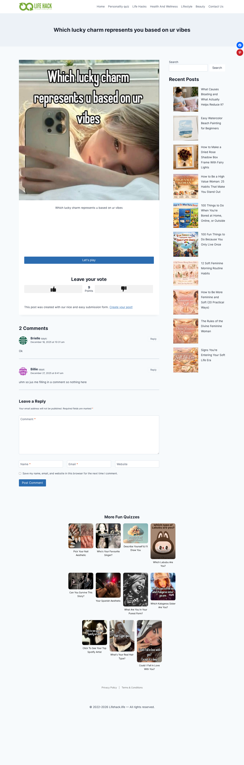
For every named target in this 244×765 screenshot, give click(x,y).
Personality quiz (118, 6)
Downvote (124, 289)
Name (25, 464)
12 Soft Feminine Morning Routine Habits (212, 268)
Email (73, 464)
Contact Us (215, 6)
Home (101, 6)
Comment (28, 419)
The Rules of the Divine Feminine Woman (212, 326)
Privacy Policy (109, 687)
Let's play (89, 260)
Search (173, 62)
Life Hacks (139, 6)
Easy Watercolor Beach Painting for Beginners (211, 123)
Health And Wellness (164, 6)
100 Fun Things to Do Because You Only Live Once (213, 239)
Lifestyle (186, 6)
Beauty (200, 6)
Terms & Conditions (132, 687)
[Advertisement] (89, 233)
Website (122, 464)
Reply (153, 338)
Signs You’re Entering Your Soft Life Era (213, 355)
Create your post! (121, 307)
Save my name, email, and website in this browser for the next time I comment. (70, 473)
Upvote (53, 289)
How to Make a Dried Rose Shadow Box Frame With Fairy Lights (212, 157)
